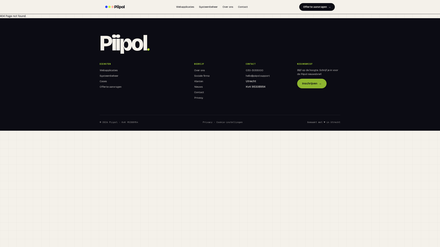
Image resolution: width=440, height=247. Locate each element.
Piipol (119, 6)
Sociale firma (202, 75)
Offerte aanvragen (317, 6)
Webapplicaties (185, 6)
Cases (103, 81)
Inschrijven (312, 83)
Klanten (198, 81)
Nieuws (198, 86)
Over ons (228, 6)
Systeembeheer (208, 6)
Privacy (198, 97)
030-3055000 (254, 70)
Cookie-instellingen (230, 122)
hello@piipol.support (258, 75)
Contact (243, 6)
